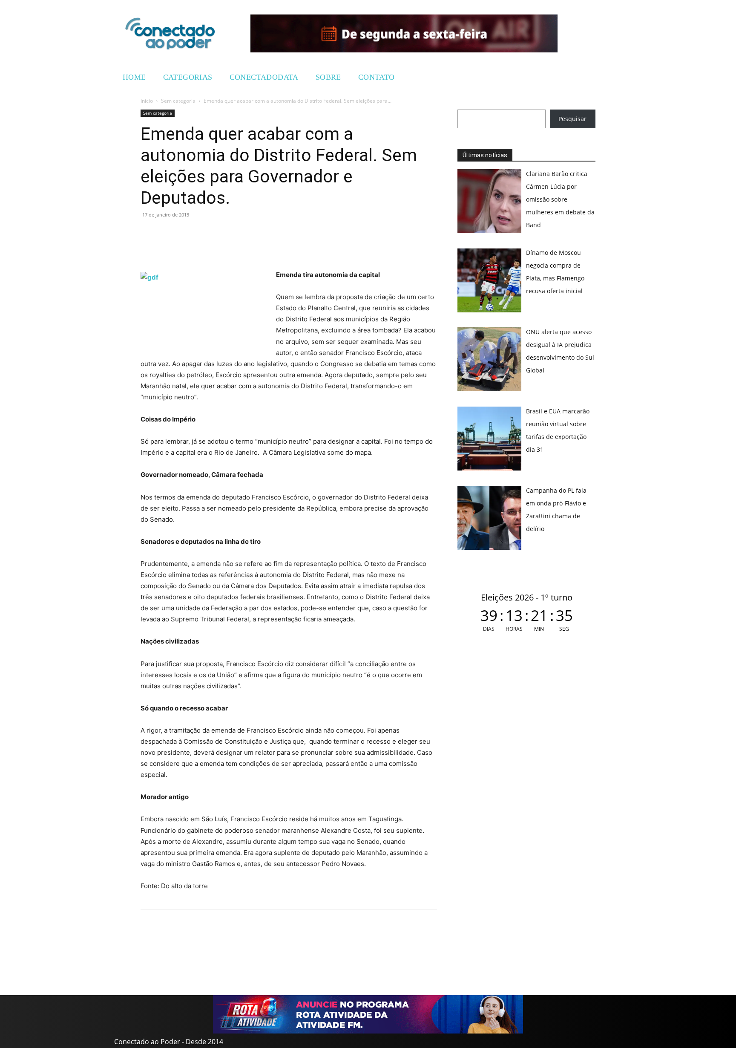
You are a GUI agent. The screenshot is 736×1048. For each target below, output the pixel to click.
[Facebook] (168, 234)
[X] (188, 234)
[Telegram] (207, 234)
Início (147, 100)
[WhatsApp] (149, 234)
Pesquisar (572, 119)
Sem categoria (178, 100)
